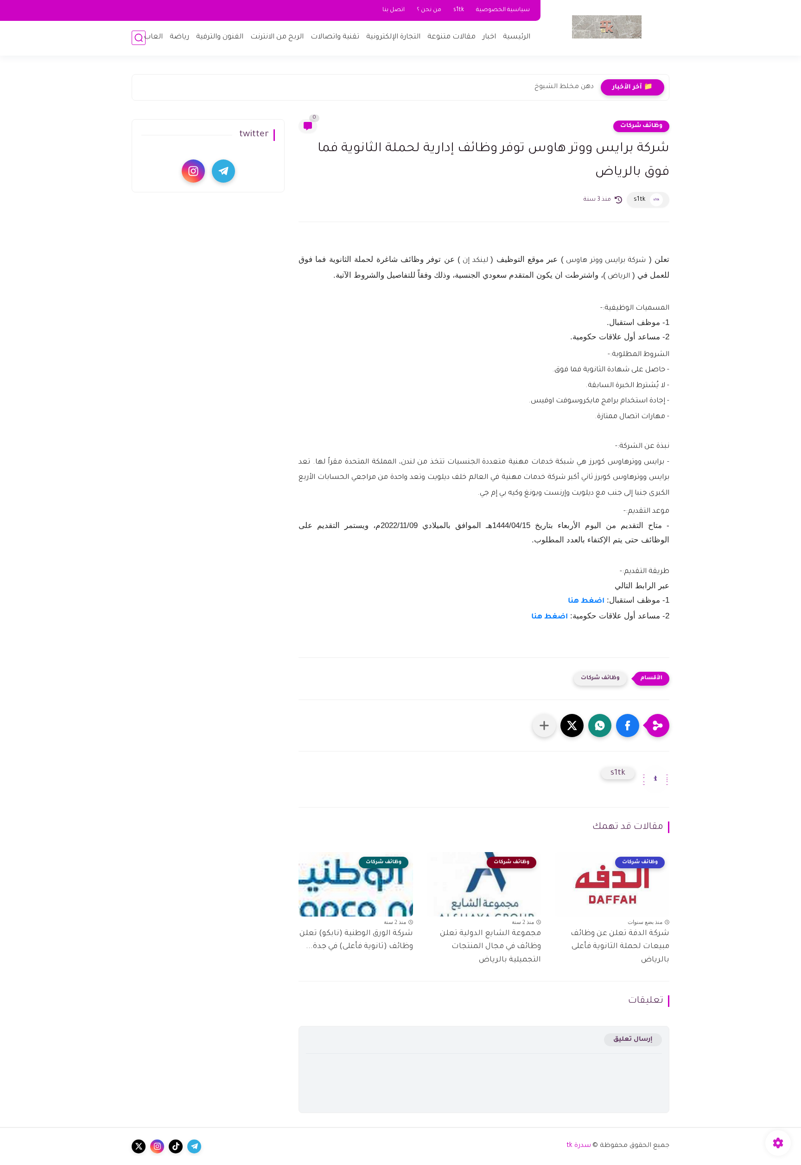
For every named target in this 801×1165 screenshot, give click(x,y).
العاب (153, 37)
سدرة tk (578, 1146)
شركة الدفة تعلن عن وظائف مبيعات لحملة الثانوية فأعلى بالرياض (620, 947)
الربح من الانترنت (277, 37)
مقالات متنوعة (451, 37)
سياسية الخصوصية (503, 10)
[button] (627, 725)
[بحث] (139, 38)
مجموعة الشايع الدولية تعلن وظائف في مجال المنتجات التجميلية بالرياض (490, 947)
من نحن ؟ (429, 10)
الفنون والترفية (219, 37)
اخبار (489, 37)
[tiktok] (176, 1146)
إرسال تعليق (633, 1039)
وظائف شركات (641, 126)
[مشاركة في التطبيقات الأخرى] (544, 725)
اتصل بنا (393, 10)
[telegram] (223, 171)
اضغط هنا (586, 601)
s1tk (458, 10)
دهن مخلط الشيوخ (564, 87)
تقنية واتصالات (335, 37)
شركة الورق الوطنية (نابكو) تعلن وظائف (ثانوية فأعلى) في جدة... (356, 940)
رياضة (179, 37)
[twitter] (139, 1146)
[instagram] (193, 171)
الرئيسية (516, 37)
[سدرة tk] (607, 26)
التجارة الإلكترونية (393, 37)
